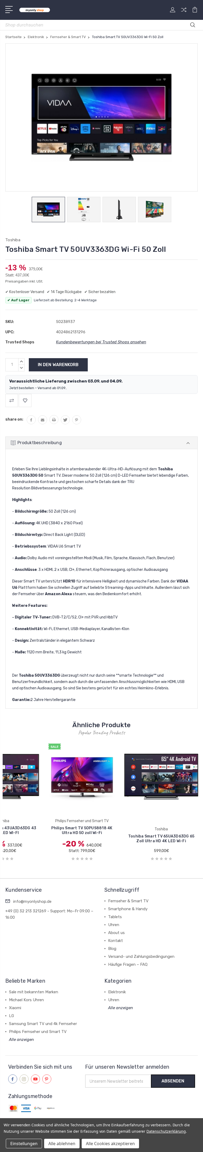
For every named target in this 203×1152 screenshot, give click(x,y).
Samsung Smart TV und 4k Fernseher (43, 1023)
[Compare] (184, 13)
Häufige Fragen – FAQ (127, 964)
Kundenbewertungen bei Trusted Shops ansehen (101, 342)
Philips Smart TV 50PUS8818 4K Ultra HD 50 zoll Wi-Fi (81, 830)
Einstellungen (24, 1143)
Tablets (115, 916)
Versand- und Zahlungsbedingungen (141, 956)
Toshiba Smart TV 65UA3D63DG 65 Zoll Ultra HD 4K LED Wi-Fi (161, 838)
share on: (14, 419)
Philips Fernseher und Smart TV (38, 1031)
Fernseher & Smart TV (128, 901)
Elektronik (117, 992)
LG (11, 1015)
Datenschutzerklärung (166, 1131)
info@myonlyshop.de (32, 901)
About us (116, 932)
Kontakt (115, 940)
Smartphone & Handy (127, 909)
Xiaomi (15, 1007)
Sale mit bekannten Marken (33, 992)
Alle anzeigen (21, 1039)
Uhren (113, 924)
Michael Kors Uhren (26, 1000)
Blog (112, 948)
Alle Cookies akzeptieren (110, 1143)
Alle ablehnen (61, 1143)
